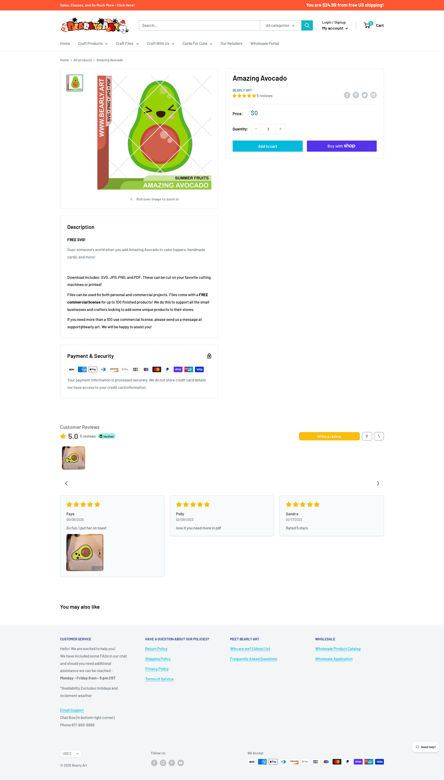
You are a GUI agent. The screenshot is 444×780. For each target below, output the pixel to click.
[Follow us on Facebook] (154, 762)
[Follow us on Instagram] (163, 762)
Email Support (72, 710)
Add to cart (267, 146)
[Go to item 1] (73, 458)
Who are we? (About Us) (250, 648)
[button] (245, 95)
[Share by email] (373, 94)
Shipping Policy (158, 658)
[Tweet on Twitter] (364, 94)
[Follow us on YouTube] (180, 762)
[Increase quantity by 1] (280, 129)
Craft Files (125, 43)
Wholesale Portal (264, 43)
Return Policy (156, 648)
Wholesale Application (334, 658)
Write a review (329, 436)
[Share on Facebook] (347, 94)
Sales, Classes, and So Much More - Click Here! (97, 5)
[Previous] (67, 483)
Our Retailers (231, 43)
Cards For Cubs (194, 43)
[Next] (376, 483)
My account (333, 28)
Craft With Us (158, 43)
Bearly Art (242, 90)
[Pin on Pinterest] (356, 94)
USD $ (67, 753)
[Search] (307, 25)
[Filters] (367, 436)
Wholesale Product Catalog (338, 648)
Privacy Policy (157, 668)
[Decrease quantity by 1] (256, 129)
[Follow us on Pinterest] (172, 762)
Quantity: (240, 128)
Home (65, 43)
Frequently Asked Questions (253, 658)
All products (83, 60)
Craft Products (90, 43)
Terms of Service (159, 678)
